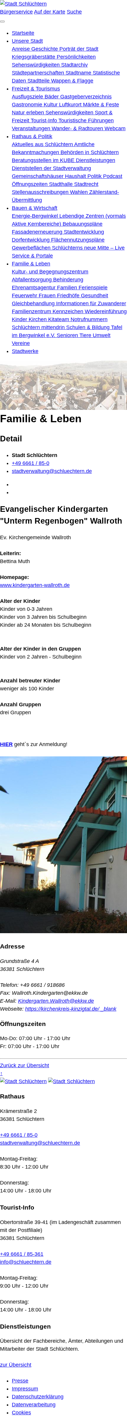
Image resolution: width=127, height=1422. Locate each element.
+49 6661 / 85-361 (21, 1254)
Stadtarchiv (74, 65)
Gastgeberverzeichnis (86, 97)
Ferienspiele (93, 288)
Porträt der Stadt (78, 49)
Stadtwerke (25, 351)
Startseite (23, 33)
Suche (74, 12)
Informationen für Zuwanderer (91, 303)
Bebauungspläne (82, 224)
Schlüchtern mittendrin (39, 327)
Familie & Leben (31, 264)
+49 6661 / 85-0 (30, 463)
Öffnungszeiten (30, 184)
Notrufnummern (89, 319)
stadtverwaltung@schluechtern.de (52, 471)
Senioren (68, 335)
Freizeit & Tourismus (36, 89)
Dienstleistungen (95, 160)
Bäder (52, 97)
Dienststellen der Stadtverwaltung (51, 168)
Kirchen (38, 319)
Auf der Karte (49, 12)
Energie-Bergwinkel (35, 216)
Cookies (21, 1413)
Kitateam (59, 319)
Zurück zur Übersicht (24, 1065)
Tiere (86, 335)
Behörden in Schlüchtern (90, 152)
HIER (6, 744)
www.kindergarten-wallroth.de (35, 585)
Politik (95, 176)
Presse (20, 1381)
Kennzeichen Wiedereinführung (90, 311)
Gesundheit (94, 295)
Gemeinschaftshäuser (38, 176)
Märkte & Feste (101, 105)
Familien (68, 288)
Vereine (21, 343)
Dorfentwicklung (31, 240)
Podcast (112, 176)
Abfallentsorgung (32, 280)
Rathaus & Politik (32, 136)
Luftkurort (71, 105)
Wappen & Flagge (72, 81)
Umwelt (101, 335)
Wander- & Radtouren (78, 128)
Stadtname (79, 73)
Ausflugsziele (28, 97)
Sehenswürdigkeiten (36, 65)
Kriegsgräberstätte (34, 57)
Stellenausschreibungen (41, 192)
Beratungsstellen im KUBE (44, 160)
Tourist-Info (44, 120)
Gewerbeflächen (32, 248)
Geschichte (45, 49)
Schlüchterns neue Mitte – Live (88, 248)
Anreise (21, 49)
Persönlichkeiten (76, 57)
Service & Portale (32, 256)
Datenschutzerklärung (38, 1397)
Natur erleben (28, 113)
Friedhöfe (69, 295)
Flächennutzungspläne (78, 240)
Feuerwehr (25, 295)
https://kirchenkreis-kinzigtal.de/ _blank (70, 1009)
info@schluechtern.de (25, 1262)
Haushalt (76, 176)
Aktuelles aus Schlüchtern (43, 144)
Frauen (48, 295)
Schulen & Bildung (88, 327)
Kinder (20, 319)
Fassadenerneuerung (38, 232)
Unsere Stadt (27, 41)
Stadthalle (61, 184)
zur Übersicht (15, 1365)
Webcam (115, 128)
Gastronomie (28, 105)
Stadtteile (39, 81)
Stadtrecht (86, 184)
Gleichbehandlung (34, 303)
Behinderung (68, 280)
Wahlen (79, 192)
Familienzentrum (32, 311)
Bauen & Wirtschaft (34, 208)
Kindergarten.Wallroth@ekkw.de (56, 1001)
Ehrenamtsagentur (34, 288)
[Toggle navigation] (2, 21)
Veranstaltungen (32, 128)
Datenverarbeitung (34, 1405)
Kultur (51, 105)
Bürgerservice (16, 12)
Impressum (25, 1389)
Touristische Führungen (86, 120)
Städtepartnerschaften (39, 73)
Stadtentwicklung (84, 232)
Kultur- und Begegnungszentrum (50, 272)
